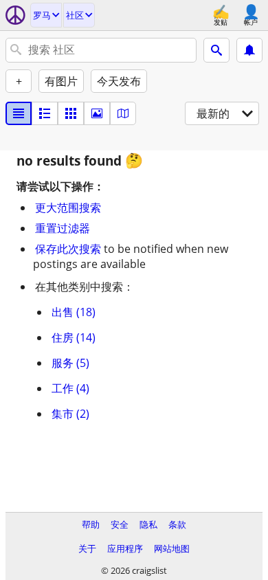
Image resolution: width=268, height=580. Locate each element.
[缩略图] (45, 113)
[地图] (123, 113)
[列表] (18, 113)
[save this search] (249, 50)
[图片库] (97, 113)
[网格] (71, 113)
